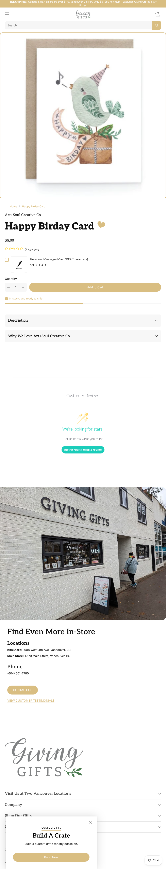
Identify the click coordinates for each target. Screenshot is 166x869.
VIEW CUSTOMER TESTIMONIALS (30, 700)
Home (13, 206)
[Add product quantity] (23, 287)
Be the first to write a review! (83, 450)
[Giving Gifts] (83, 14)
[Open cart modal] (158, 14)
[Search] (156, 25)
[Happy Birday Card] (83, 115)
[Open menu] (7, 14)
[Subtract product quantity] (8, 287)
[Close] (90, 823)
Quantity (11, 279)
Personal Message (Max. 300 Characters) (59, 259)
